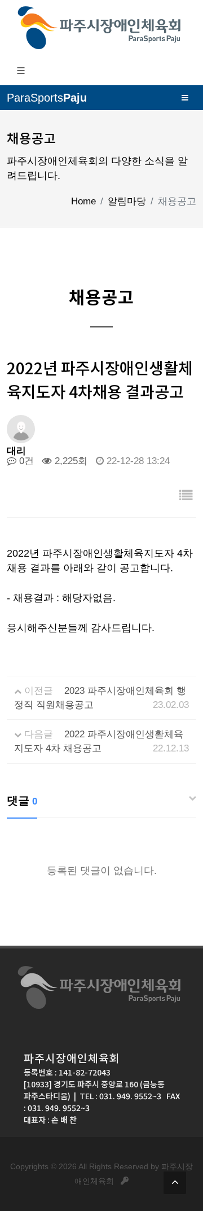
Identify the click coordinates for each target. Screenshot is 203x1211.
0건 (25, 461)
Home (83, 201)
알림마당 (127, 201)
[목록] (186, 496)
